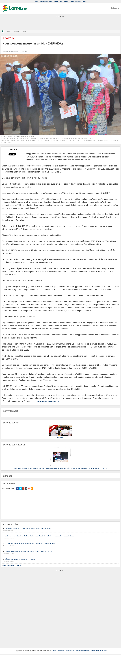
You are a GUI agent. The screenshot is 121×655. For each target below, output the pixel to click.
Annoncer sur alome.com (99, 651)
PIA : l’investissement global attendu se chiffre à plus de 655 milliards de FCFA (30, 543)
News (61, 1)
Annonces (65, 1)
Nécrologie (77, 1)
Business (56, 1)
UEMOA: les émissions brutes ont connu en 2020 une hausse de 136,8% (28, 551)
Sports (50, 1)
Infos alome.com (58, 651)
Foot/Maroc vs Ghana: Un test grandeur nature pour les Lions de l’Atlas (27, 528)
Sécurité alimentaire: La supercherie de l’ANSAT (20, 559)
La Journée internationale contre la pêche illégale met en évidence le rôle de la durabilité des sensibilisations (40, 536)
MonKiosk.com (44, 1)
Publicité (84, 1)
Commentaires (69, 651)
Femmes (72, 1)
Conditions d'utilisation (82, 651)
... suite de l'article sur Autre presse (47, 401)
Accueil (36, 1)
